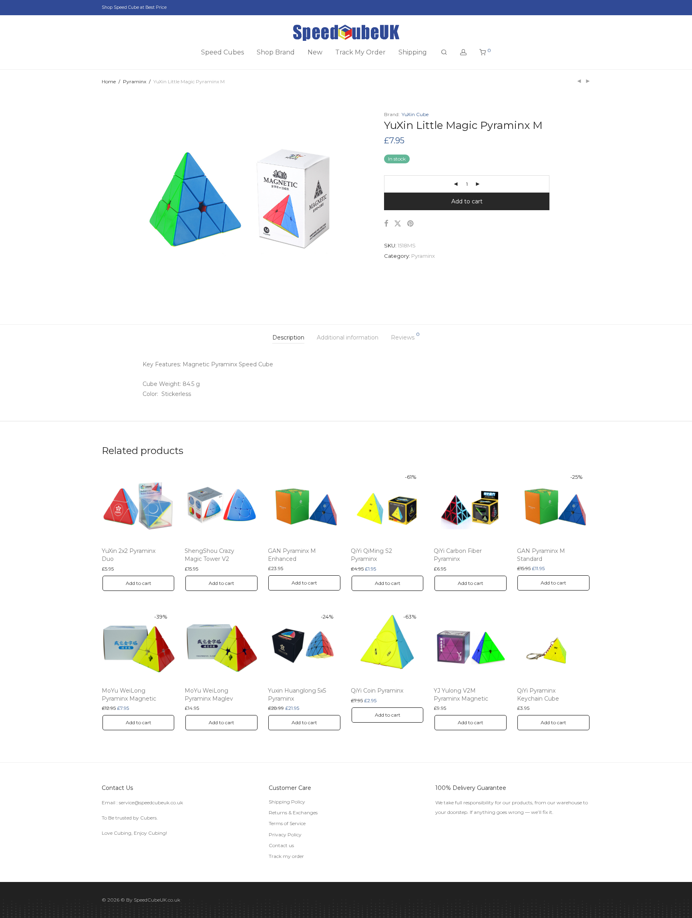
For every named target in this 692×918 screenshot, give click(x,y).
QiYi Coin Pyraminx (377, 690)
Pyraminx (134, 81)
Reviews (405, 336)
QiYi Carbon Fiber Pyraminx (458, 554)
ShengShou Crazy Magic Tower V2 (209, 554)
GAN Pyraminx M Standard (541, 554)
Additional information (347, 337)
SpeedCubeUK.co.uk (157, 900)
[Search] (444, 52)
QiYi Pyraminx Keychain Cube (538, 694)
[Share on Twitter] (397, 224)
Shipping (412, 52)
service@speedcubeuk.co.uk (151, 802)
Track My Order (360, 52)
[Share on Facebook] (386, 224)
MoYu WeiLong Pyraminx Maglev (209, 694)
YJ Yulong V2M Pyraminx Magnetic (461, 694)
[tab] (288, 337)
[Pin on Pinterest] (410, 224)
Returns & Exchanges (293, 813)
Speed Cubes (222, 52)
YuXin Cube (415, 114)
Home (109, 81)
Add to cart (467, 201)
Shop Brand (276, 52)
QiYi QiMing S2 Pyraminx (371, 554)
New (315, 52)
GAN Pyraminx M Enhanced (292, 554)
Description (288, 337)
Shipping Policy (287, 802)
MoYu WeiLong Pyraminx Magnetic (129, 694)
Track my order (286, 856)
